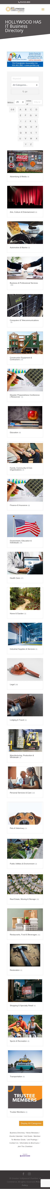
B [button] (25, 109)
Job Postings (32, 1140)
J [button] (25, 121)
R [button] (26, 133)
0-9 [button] (12, 109)
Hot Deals (28, 1136)
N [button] (26, 127)
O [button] (31, 127)
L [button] (35, 121)
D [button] (36, 109)
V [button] (25, 138)
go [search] (26, 91)
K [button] (30, 121)
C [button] (31, 109)
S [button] (31, 133)
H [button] (36, 115)
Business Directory (17, 1133)
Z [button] (30, 144)
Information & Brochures (29, 1143)
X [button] (36, 138)
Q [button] (20, 133)
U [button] (20, 138)
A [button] (20, 109)
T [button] (36, 133)
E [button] (20, 115)
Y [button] (25, 144)
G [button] (30, 115)
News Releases (32, 1133)
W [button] (31, 138)
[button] (31, 1123)
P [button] (36, 127)
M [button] (20, 127)
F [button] (25, 115)
